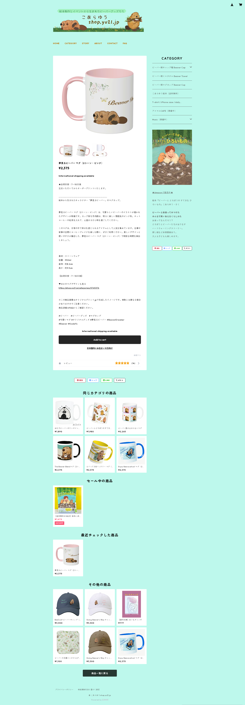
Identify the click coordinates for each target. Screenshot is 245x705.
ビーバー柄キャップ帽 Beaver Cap (169, 67)
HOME (56, 43)
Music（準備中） (160, 119)
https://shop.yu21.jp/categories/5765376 (79, 288)
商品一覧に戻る (99, 673)
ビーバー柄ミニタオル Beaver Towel (169, 76)
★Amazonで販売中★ (162, 192)
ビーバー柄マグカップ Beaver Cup (168, 85)
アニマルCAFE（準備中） (164, 111)
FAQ (125, 43)
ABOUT (98, 43)
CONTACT (112, 43)
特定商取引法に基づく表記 (89, 690)
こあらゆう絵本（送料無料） (165, 93)
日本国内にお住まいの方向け (100, 348)
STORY (85, 43)
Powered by (96, 700)
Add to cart (99, 339)
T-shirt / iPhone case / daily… (166, 102)
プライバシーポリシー (64, 690)
